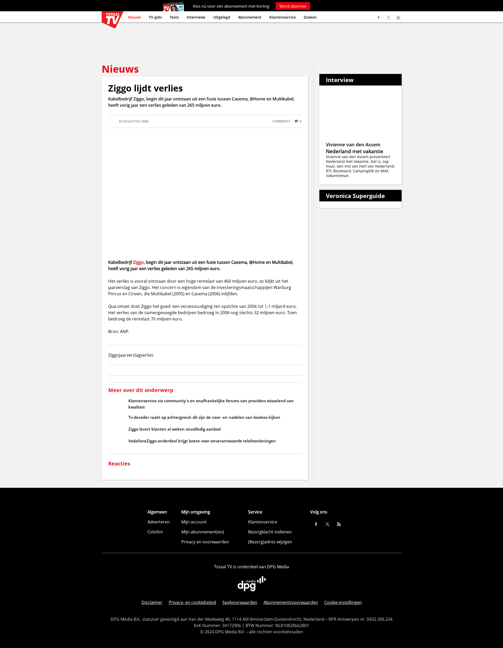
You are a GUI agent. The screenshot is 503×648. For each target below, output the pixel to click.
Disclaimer (151, 602)
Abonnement (249, 17)
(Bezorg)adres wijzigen (270, 542)
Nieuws (134, 17)
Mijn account (194, 522)
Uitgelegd (221, 17)
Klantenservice (282, 17)
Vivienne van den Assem (353, 144)
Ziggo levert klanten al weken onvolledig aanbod (174, 429)
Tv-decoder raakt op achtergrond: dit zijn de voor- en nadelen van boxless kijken (204, 417)
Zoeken (310, 17)
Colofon (155, 532)
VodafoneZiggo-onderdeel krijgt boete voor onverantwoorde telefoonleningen (202, 440)
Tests (174, 17)
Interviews (196, 17)
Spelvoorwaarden (239, 602)
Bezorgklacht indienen (270, 532)
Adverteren (158, 522)
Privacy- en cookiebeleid (192, 602)
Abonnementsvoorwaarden (291, 602)
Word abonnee (293, 6)
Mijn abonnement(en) (202, 532)
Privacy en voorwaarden (205, 542)
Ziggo (138, 262)
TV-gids (155, 17)
